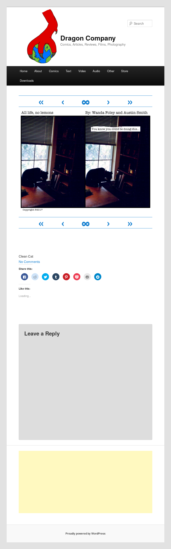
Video (82, 71)
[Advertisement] (85, 482)
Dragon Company (88, 38)
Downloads (27, 80)
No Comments (29, 261)
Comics (54, 71)
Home (23, 71)
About (38, 71)
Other (110, 71)
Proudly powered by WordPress (85, 533)
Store (124, 71)
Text (68, 71)
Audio (96, 71)
